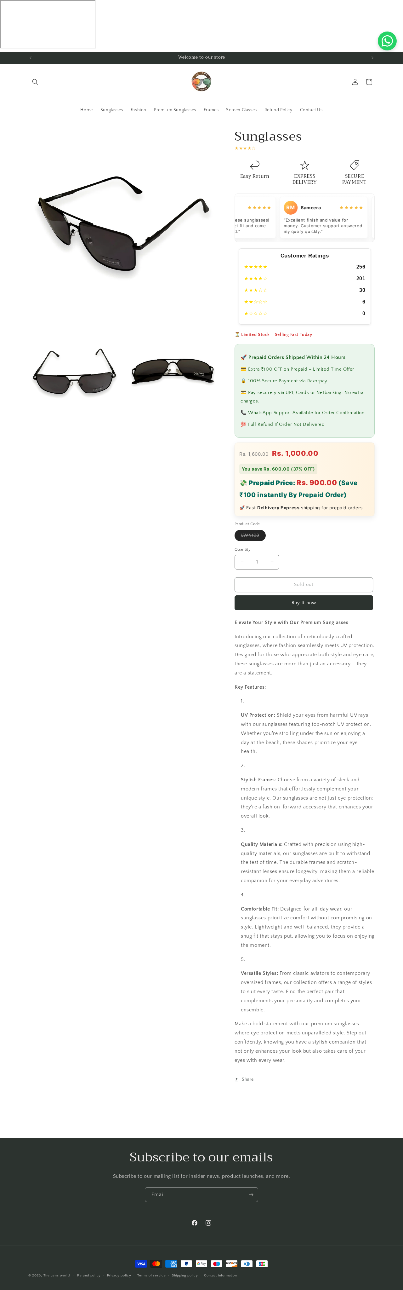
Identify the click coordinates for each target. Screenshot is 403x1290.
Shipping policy (185, 1275)
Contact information (220, 1275)
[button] (35, 82)
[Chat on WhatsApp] (387, 41)
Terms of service (151, 1275)
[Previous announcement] (30, 58)
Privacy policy (119, 1275)
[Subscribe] (251, 1194)
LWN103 (253, 537)
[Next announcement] (372, 58)
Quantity (243, 549)
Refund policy (89, 1275)
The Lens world (56, 1275)
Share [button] (248, 1079)
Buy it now (304, 602)
